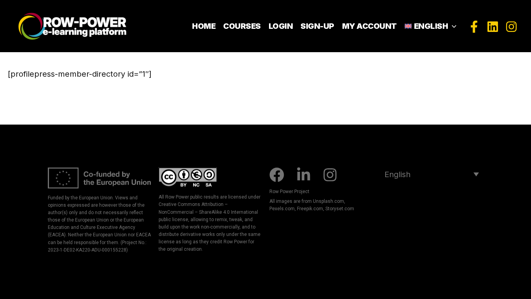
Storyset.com (339, 208)
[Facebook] (474, 27)
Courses (242, 26)
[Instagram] (511, 27)
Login (281, 26)
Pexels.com (282, 208)
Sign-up (317, 26)
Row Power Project (289, 191)
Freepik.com (310, 208)
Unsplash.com (328, 201)
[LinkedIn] (493, 27)
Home (203, 26)
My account (369, 26)
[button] (452, 26)
